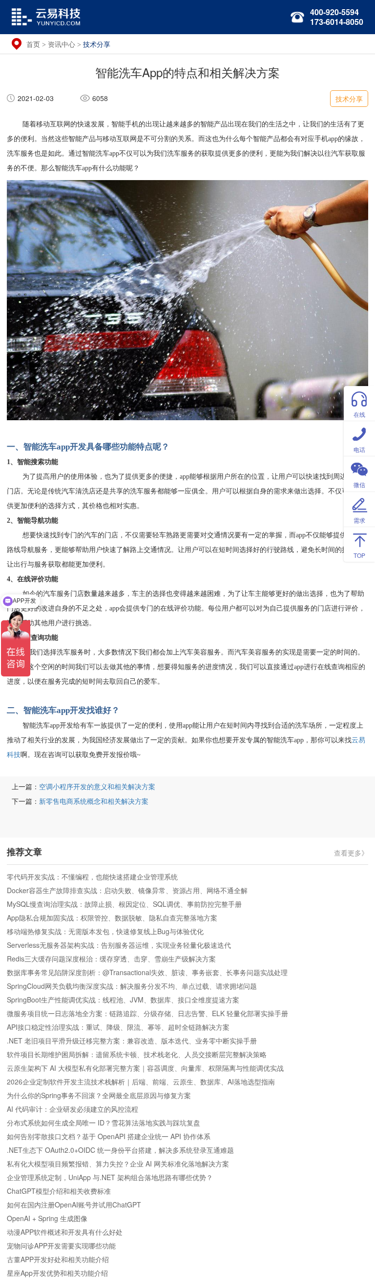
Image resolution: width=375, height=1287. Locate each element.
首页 (33, 44)
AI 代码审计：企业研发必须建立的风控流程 (72, 1109)
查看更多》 (351, 852)
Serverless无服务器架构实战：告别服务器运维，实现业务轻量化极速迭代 (119, 945)
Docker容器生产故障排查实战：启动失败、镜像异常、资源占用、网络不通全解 (127, 890)
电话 (359, 449)
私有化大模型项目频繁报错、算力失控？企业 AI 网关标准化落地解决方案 (118, 1163)
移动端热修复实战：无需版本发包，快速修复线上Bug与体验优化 (105, 931)
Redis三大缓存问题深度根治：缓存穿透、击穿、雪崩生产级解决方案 (111, 958)
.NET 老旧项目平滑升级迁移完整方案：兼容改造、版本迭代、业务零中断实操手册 (132, 1040)
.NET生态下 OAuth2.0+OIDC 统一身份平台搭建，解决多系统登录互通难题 (120, 1150)
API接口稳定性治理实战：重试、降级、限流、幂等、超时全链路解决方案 (118, 1027)
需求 (359, 520)
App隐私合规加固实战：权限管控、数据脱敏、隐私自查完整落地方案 (112, 917)
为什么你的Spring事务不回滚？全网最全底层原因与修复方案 (99, 1095)
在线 (359, 414)
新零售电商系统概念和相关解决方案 (93, 801)
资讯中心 (61, 44)
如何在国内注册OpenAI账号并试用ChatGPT (74, 1204)
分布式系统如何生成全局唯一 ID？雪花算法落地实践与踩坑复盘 (103, 1122)
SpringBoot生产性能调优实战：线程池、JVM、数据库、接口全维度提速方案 (123, 999)
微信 (359, 484)
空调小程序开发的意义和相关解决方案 (97, 786)
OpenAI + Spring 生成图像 (47, 1218)
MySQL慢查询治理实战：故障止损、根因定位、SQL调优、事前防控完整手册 (124, 904)
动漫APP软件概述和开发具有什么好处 (65, 1232)
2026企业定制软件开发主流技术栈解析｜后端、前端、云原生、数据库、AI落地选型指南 (141, 1081)
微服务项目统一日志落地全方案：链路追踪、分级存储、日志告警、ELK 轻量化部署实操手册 (147, 1013)
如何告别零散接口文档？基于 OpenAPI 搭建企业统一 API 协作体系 (108, 1136)
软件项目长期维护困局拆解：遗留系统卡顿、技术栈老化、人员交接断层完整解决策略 (137, 1054)
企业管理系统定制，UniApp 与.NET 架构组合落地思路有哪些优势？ (110, 1177)
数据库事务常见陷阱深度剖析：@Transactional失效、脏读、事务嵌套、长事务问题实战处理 (147, 972)
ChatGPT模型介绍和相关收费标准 (59, 1191)
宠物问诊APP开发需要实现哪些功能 (61, 1245)
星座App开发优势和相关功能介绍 (57, 1273)
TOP (359, 555)
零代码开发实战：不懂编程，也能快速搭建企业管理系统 (92, 876)
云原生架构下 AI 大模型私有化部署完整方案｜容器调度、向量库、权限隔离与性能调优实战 (145, 1068)
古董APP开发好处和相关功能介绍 (58, 1259)
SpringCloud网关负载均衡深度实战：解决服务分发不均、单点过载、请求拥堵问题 (132, 986)
